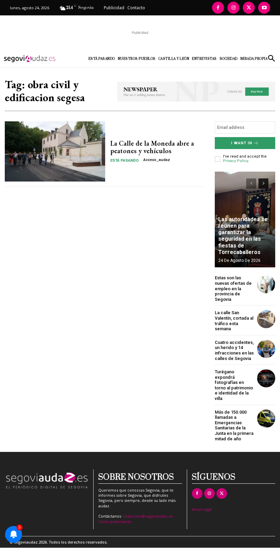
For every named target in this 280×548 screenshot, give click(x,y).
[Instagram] (233, 8)
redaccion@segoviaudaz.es (148, 516)
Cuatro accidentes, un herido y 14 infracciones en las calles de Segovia (234, 350)
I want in (241, 143)
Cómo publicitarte (114, 521)
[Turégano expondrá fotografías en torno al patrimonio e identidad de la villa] (266, 378)
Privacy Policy (235, 161)
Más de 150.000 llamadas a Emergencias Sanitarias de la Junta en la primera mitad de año (234, 425)
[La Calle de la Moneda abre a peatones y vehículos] (55, 151)
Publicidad (114, 8)
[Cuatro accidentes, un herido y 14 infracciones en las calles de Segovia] (266, 349)
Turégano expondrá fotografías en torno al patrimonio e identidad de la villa (234, 385)
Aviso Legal (202, 509)
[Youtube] (264, 8)
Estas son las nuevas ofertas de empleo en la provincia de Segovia (233, 288)
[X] (249, 8)
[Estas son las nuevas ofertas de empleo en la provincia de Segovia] (266, 284)
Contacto (136, 8)
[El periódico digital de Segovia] (34, 58)
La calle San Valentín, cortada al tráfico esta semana (234, 320)
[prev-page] (251, 183)
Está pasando (124, 160)
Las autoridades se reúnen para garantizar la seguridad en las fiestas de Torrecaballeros (243, 235)
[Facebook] (218, 8)
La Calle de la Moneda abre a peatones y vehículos (152, 147)
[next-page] (263, 183)
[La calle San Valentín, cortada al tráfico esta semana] (266, 319)
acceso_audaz (156, 160)
